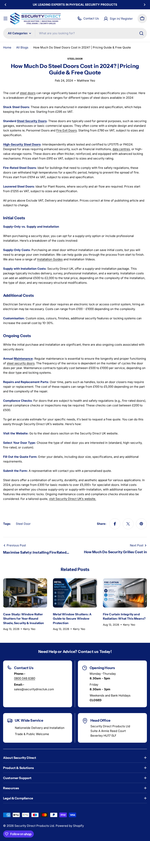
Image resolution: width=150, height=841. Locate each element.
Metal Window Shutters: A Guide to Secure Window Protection (72, 618)
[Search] (141, 33)
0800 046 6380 (24, 678)
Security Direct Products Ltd (34, 826)
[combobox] (75, 33)
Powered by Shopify (70, 826)
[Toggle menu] (5, 18)
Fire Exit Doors (66, 130)
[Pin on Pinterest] (141, 523)
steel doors (28, 93)
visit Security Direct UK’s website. (72, 499)
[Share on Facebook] (114, 523)
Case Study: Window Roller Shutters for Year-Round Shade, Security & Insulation (23, 618)
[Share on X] (128, 523)
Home (7, 47)
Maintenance (23, 358)
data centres (121, 149)
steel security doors (21, 363)
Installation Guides (50, 259)
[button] (5, 4)
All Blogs (22, 47)
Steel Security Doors (31, 121)
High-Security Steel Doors (21, 144)
